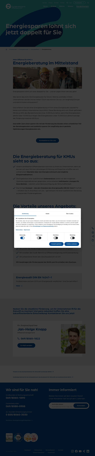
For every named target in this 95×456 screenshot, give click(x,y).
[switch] (39, 238)
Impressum (27, 229)
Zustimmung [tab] (25, 213)
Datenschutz (19, 229)
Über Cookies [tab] (69, 213)
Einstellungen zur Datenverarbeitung (43, 226)
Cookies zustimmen (72, 244)
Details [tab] (47, 213)
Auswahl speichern (56, 244)
